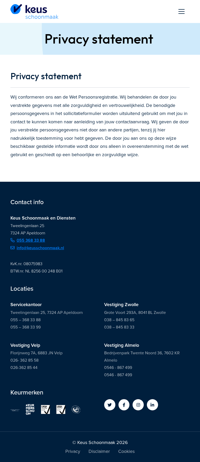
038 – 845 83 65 (119, 320)
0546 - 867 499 (118, 367)
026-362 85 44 (24, 367)
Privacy (72, 451)
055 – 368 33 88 (25, 320)
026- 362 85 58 (24, 360)
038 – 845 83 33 (119, 327)
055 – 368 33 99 (25, 327)
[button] (110, 404)
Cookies (126, 451)
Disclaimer (99, 451)
